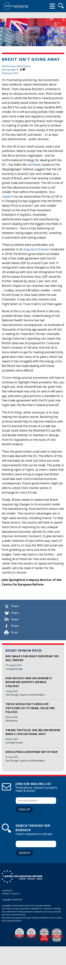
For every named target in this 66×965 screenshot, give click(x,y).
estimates (34, 165)
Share (15, 606)
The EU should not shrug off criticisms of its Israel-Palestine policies (30, 708)
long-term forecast (36, 249)
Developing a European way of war (31, 752)
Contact (7, 890)
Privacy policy (11, 893)
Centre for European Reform (15, 6)
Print (14, 632)
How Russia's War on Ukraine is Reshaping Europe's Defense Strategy (29, 682)
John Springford (10, 69)
